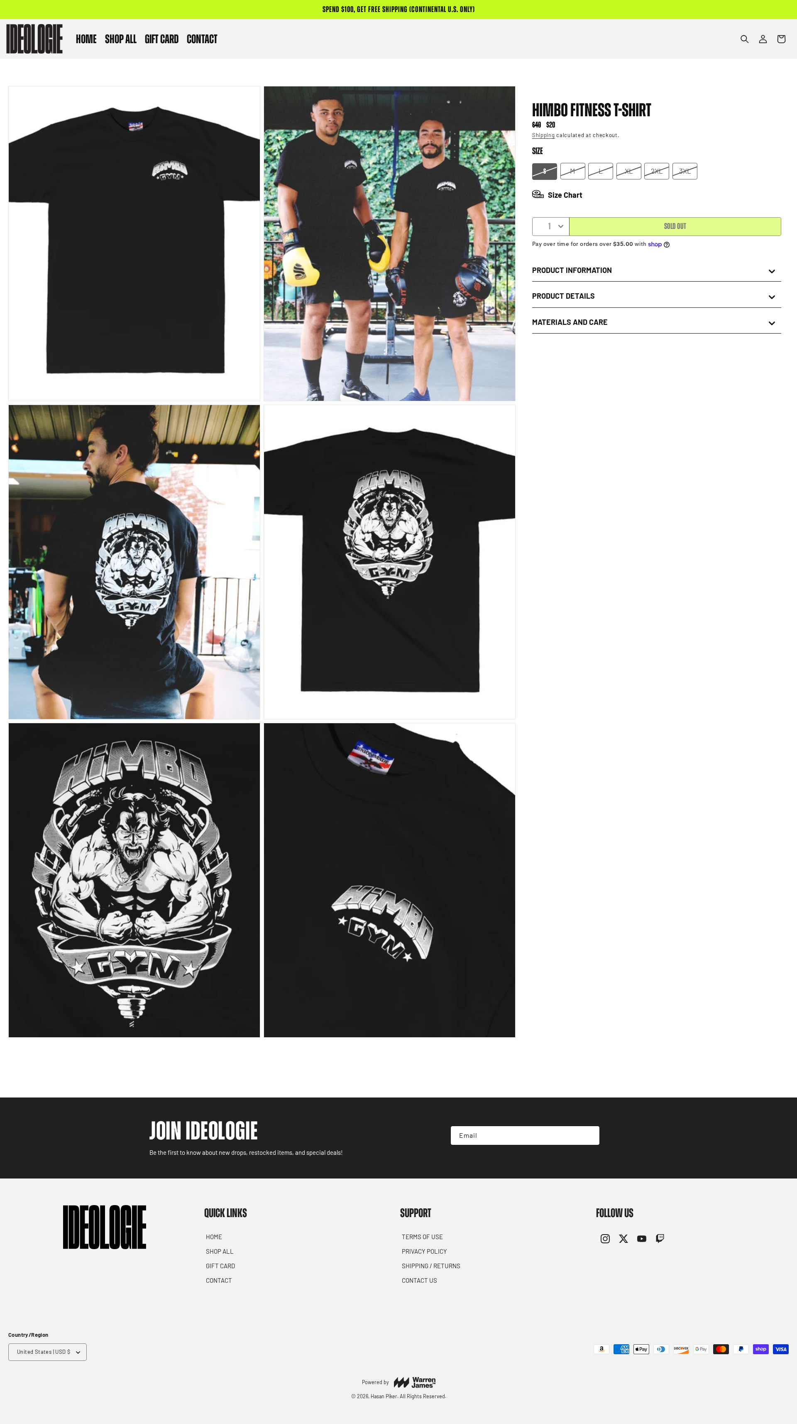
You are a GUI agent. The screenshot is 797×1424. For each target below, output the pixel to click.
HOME (214, 1236)
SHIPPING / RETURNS (431, 1265)
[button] (121, 39)
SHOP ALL (220, 1251)
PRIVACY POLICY (424, 1251)
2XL (657, 170)
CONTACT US (419, 1280)
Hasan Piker (384, 1396)
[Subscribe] (586, 1135)
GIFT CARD (220, 1265)
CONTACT (219, 1280)
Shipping (543, 135)
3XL (685, 170)
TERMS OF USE (422, 1236)
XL (629, 170)
